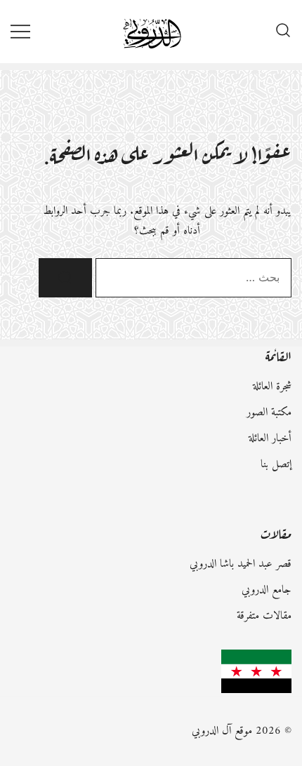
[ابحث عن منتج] (283, 31)
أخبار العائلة (270, 438)
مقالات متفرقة (264, 616)
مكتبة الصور (269, 412)
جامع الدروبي (266, 590)
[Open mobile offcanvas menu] (20, 31)
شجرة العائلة (272, 386)
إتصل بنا (276, 464)
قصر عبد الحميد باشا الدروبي (240, 564)
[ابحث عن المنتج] (65, 277)
